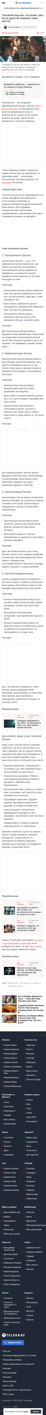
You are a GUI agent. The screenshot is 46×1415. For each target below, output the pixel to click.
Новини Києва (10, 1045)
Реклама (7, 1368)
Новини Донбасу (11, 1077)
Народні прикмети (34, 1252)
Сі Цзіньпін (9, 1258)
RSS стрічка (8, 1394)
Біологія (7, 1146)
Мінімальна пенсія (12, 1318)
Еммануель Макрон (12, 1263)
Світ (4, 1163)
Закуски (29, 1320)
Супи (28, 1307)
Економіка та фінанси (8, 1096)
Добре (36, 1412)
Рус (42, 3)
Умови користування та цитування (18, 1364)
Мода (28, 1177)
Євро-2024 (31, 1117)
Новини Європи (11, 1168)
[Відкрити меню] (4, 3)
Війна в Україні (9, 1207)
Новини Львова (11, 1062)
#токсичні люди (15, 986)
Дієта (28, 1146)
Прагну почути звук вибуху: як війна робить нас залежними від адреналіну (29, 971)
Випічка (29, 1298)
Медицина (31, 1062)
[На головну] (23, 3)
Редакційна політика (12, 1360)
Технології (8, 1138)
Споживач (31, 1173)
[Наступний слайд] (43, 8)
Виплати (30, 1054)
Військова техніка (12, 1234)
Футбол (29, 1100)
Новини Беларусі (11, 1190)
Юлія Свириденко (12, 1284)
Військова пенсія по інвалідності (11, 1312)
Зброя (6, 1225)
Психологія (31, 1150)
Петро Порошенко (12, 1276)
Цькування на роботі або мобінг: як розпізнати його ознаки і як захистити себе (29, 911)
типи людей (35, 946)
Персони (6, 1242)
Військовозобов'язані (36, 1225)
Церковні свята (33, 1248)
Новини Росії (10, 1177)
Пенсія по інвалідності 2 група (10, 1304)
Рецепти (29, 1293)
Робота (29, 1049)
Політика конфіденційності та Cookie (19, 1355)
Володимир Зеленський (9, 1249)
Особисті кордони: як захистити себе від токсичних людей (28, 928)
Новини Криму (10, 1082)
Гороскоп (30, 1168)
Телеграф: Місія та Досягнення (17, 1390)
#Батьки (37, 983)
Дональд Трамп (11, 1254)
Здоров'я (29, 1132)
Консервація (32, 1302)
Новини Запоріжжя (12, 1067)
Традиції (30, 1256)
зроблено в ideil (10, 1407)
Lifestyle (28, 1163)
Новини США (10, 1173)
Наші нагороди (10, 1373)
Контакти (7, 1377)
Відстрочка (31, 1221)
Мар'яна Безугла (11, 1280)
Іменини (30, 1269)
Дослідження (32, 1155)
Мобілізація (30, 1207)
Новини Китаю (10, 1186)
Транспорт (8, 1106)
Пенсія (5, 1293)
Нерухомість (9, 1111)
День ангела (32, 1265)
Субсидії (30, 1058)
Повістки (30, 1212)
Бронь (29, 1217)
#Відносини (13, 983)
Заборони (30, 1260)
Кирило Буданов (11, 1271)
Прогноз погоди (33, 1079)
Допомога (30, 1075)
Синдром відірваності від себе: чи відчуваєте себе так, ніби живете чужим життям (29, 724)
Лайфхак (30, 1190)
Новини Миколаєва (12, 1086)
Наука (5, 1132)
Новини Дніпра (11, 1054)
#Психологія (25, 983)
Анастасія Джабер (14, 27)
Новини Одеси (10, 1058)
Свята (27, 1242)
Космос (7, 1142)
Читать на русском (10, 33)
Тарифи (7, 1115)
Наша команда (9, 1381)
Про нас (6, 1351)
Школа (29, 1067)
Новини (6, 1040)
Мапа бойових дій (12, 1212)
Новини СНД (10, 1181)
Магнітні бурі (32, 1194)
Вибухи (7, 1217)
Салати (29, 1315)
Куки (25, 1411)
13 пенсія (8, 1298)
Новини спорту (32, 1095)
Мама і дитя (31, 1138)
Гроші (6, 1102)
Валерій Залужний (12, 1267)
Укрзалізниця (10, 1124)
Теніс (28, 1108)
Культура (30, 1186)
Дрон (6, 1150)
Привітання (31, 1199)
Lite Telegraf (20, 716)
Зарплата (30, 1045)
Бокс (28, 1104)
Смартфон (8, 1155)
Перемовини (9, 1221)
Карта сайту (8, 1386)
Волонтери (9, 1229)
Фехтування (31, 1121)
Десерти (30, 1311)
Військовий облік (34, 1229)
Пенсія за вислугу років (12, 1323)
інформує (7, 182)
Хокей (29, 1113)
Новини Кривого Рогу (11, 1072)
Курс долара (9, 1119)
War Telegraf (20, 963)
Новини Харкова (11, 1049)
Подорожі (30, 1181)
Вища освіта (32, 1071)
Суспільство (31, 1040)
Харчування (31, 1142)
